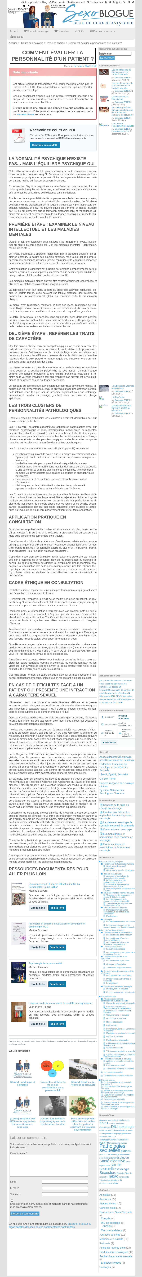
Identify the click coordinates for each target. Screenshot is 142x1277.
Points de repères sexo (112, 1247)
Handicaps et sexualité (113, 1072)
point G (102, 1154)
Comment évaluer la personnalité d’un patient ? (116, 1083)
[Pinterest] (124, 2)
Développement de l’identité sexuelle (119, 893)
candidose (120, 1124)
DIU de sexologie (110, 1222)
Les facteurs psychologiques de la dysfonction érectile (119, 953)
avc (128, 1120)
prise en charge (112, 1154)
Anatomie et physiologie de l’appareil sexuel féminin (116, 885)
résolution (122, 1157)
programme (124, 1154)
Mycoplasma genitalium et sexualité (121, 1033)
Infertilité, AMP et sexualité (117, 989)
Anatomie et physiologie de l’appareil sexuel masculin (116, 877)
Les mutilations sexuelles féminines (118, 1076)
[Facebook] (106, 2)
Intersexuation (105, 1137)
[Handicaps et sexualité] (22, 1069)
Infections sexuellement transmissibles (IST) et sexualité (114, 1000)
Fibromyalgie (115, 1133)
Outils (81, 31)
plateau (126, 1151)
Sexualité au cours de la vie (115, 908)
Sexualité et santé (108, 997)
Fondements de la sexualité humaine (119, 864)
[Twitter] (110, 2)
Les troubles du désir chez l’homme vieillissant (116, 939)
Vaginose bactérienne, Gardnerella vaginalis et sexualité (119, 1056)
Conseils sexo (107, 1207)
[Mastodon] (133, 2)
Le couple (108, 919)
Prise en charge (108, 1080)
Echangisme (104, 1133)
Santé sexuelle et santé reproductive (115, 867)
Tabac (113, 1176)
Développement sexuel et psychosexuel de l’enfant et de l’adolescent (116, 912)
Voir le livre (57, 907)
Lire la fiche (38, 907)
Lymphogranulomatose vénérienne (113, 1140)
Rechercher (96, 2)
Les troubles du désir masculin (119, 935)
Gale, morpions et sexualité (117, 1015)
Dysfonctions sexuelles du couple (118, 986)
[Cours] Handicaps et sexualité (22, 1083)
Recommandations (111, 1230)
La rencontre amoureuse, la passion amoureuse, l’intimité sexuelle (119, 926)
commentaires (25, 114)
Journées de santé (109, 1234)
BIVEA (104, 1123)
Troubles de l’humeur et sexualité (120, 1069)
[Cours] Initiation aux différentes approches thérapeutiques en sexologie (23, 1122)
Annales (107, 1225)
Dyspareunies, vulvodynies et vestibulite (117, 980)
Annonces (105, 1199)
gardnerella (126, 1133)
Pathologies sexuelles (112, 1148)
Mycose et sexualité (114, 1036)
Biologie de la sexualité (113, 874)
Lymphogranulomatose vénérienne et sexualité (119, 1030)
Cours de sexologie (38, 31)
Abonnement (77, 2)
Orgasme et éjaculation (116, 964)
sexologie (122, 1169)
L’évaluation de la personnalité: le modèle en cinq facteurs (60, 1003)
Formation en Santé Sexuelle (115, 1212)
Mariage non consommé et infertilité (121, 992)
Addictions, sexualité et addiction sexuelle (119, 1062)
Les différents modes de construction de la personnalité (116, 900)
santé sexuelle (110, 1166)
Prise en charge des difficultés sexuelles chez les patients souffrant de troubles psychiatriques (82, 1124)
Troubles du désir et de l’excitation (118, 932)
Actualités (104, 1194)
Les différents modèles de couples (120, 922)
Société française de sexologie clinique (116, 784)
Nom (13, 1181)
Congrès (106, 1218)
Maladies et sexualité (111, 1238)
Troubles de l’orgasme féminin (118, 968)
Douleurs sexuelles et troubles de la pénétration (117, 972)
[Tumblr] (129, 2)
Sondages (105, 1267)
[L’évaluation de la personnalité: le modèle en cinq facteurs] (18, 1012)
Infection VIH (111, 1025)
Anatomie (103, 1120)
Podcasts (104, 1243)
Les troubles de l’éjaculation (117, 961)
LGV (114, 1137)
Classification (104, 1127)
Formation (63, 31)
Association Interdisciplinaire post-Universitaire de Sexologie (117, 758)
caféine (112, 1124)
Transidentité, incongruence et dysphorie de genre (118, 904)
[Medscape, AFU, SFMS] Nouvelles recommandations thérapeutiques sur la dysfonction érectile (117, 699)
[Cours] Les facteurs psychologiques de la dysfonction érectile (52, 1121)
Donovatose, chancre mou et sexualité (117, 1012)
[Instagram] (113, 2)
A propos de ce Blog (35, 2)
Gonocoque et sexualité (116, 1018)
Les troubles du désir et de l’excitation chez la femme (116, 943)
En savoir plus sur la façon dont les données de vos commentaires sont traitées (50, 1225)
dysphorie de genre (124, 1130)
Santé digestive (112, 1161)
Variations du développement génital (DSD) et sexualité (117, 896)
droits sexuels (105, 1130)
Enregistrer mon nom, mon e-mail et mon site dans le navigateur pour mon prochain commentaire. (49, 1205)
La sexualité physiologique (112, 862)
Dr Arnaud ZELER (122, 77)
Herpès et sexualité (114, 1022)
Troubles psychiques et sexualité (117, 1059)
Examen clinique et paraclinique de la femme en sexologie (115, 847)
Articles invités (107, 1203)
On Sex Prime (107, 778)
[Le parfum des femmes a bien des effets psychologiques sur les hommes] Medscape (115, 683)
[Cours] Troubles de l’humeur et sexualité (82, 1083)
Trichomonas (104, 1180)
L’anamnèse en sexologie (117, 829)
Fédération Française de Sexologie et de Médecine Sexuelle (113, 767)
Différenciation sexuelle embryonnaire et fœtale (115, 881)
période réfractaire (107, 1158)
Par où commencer (104, 31)
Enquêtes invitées (111, 1262)
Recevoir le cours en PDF (44, 145)
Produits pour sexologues (113, 1252)
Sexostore (107, 1172)
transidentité (124, 1177)
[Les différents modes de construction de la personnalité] (52, 1069)
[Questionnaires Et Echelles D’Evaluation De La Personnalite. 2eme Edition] (18, 894)
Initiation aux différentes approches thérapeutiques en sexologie (115, 815)
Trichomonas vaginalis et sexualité (120, 1051)
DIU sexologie (123, 1126)
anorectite (112, 1120)
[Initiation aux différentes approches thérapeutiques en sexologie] (22, 1106)
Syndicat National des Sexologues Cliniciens (111, 792)
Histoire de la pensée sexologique (120, 870)
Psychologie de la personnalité (45, 963)
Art (118, 1120)
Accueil (14, 31)
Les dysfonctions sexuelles (112, 930)
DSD (114, 1130)
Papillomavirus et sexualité (117, 1040)
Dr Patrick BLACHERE (85, 66)
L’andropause (112, 916)
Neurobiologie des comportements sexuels (119, 890)
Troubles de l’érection (113, 947)
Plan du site (58, 2)
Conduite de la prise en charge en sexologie (114, 806)
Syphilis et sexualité (114, 1048)
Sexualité (121, 1173)
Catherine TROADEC (121, 131)
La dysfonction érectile (115, 949)
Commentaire (18, 1153)
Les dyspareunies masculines (118, 975)
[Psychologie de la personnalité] (18, 972)
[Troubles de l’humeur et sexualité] (83, 1069)
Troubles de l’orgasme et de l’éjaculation (114, 957)
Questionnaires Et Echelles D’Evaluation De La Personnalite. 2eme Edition (54, 885)
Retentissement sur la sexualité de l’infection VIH (119, 1044)
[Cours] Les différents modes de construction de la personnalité (53, 1086)
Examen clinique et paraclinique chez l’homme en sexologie (116, 837)
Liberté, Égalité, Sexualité (113, 774)
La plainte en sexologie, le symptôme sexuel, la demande (116, 824)
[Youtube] (116, 2)
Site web (15, 1194)
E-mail (14, 1187)
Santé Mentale (110, 742)
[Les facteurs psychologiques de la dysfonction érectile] (52, 1106)
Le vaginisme (111, 983)
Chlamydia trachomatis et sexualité (121, 1003)
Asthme (122, 1120)
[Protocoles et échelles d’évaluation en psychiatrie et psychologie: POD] (18, 933)
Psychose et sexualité (115, 1065)
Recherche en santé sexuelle (115, 1256)
